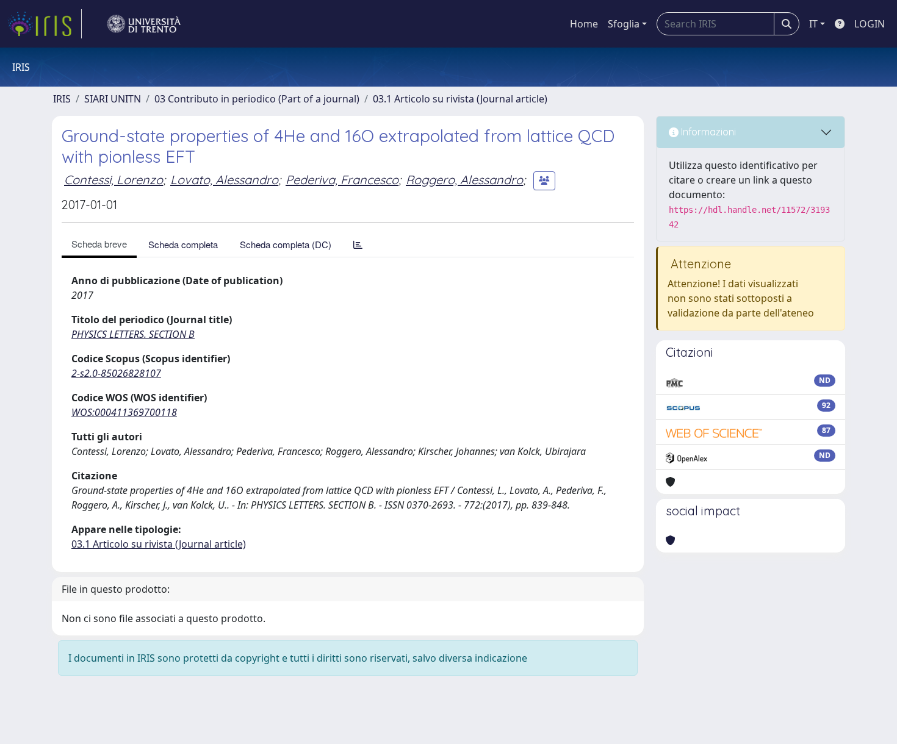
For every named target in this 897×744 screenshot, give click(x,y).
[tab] (358, 244)
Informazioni (707, 132)
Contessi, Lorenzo (113, 179)
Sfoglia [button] (623, 23)
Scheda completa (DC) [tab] (285, 244)
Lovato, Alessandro (224, 179)
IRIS (62, 99)
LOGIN (869, 23)
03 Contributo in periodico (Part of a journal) (256, 99)
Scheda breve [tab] (99, 243)
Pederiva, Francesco (342, 179)
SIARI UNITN (112, 99)
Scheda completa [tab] (183, 244)
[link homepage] (44, 23)
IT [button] (813, 23)
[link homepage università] (144, 23)
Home (584, 23)
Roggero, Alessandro (464, 179)
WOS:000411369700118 (124, 412)
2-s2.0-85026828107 (116, 373)
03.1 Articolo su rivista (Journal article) (460, 99)
